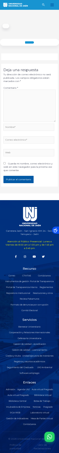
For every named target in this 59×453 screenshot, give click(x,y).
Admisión (10, 389)
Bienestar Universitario (29, 327)
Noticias (36, 407)
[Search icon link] (43, 5)
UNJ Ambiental (44, 367)
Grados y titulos (13, 356)
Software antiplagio (29, 373)
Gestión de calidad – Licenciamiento (29, 350)
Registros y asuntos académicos (29, 361)
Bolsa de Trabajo (42, 401)
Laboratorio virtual (39, 412)
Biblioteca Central (17, 401)
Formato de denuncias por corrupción (29, 304)
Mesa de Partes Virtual (42, 418)
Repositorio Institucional (18, 293)
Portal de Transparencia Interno (22, 287)
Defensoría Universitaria (29, 338)
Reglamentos (46, 287)
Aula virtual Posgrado (18, 395)
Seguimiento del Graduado (20, 367)
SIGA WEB (15, 412)
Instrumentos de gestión (17, 281)
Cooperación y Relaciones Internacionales (29, 332)
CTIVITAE (26, 275)
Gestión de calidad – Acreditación (29, 344)
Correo (11, 275)
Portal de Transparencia (42, 281)
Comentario (10, 88)
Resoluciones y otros (43, 293)
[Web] (28, 153)
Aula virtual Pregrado (42, 389)
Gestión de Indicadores (17, 418)
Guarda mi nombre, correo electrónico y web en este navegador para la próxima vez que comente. (27, 167)
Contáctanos (44, 275)
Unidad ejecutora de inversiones (37, 356)
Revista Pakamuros (29, 299)
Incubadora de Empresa (18, 407)
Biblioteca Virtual (42, 395)
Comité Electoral (29, 310)
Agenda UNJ (23, 389)
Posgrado (48, 407)
